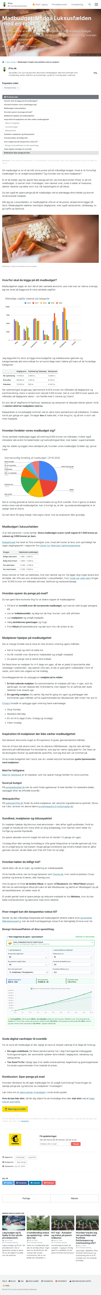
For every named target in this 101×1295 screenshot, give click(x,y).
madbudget (20, 1157)
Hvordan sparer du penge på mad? (18, 112)
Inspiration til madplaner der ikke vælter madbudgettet (26, 119)
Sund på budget (11, 127)
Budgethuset (9, 542)
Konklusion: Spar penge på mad (17, 153)
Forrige (26, 1198)
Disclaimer (25, 1121)
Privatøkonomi (59, 4)
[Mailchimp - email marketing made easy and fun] (15, 1139)
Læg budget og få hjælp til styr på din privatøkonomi (12, 1235)
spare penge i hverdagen (32, 1092)
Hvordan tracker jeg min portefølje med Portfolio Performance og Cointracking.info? (86, 1237)
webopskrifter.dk (14, 803)
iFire (17, 4)
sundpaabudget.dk (15, 787)
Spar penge (21, 1162)
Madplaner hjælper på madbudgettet (19, 116)
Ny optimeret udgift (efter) (17, 961)
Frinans (6, 703)
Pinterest (62, 1281)
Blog (13, 1281)
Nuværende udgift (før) (16, 954)
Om (21, 1281)
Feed (7, 1286)
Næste (74, 1198)
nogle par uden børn (80, 578)
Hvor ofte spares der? (15, 969)
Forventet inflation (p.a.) (61, 969)
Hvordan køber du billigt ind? (16, 138)
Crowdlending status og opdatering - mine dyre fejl (38, 1235)
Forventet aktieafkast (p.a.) (62, 961)
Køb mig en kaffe (17, 1109)
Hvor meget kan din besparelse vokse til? (21, 142)
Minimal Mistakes (30, 1289)
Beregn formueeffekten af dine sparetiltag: (22, 145)
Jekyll (20, 1289)
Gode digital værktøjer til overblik (18, 149)
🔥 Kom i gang (39, 4)
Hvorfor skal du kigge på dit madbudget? (21, 101)
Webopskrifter (10, 131)
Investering (77, 4)
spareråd (32, 1157)
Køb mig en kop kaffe (81, 1281)
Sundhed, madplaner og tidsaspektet (19, 134)
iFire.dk (12, 68)
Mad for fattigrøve (12, 123)
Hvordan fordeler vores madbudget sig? (20, 105)
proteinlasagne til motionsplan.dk (55, 806)
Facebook (48, 1281)
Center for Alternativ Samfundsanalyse (59, 545)
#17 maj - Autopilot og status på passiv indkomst (61, 1235)
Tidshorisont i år (58, 954)
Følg (95, 73)
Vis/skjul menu (10, 88)
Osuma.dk (58, 874)
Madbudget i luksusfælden (15, 108)
